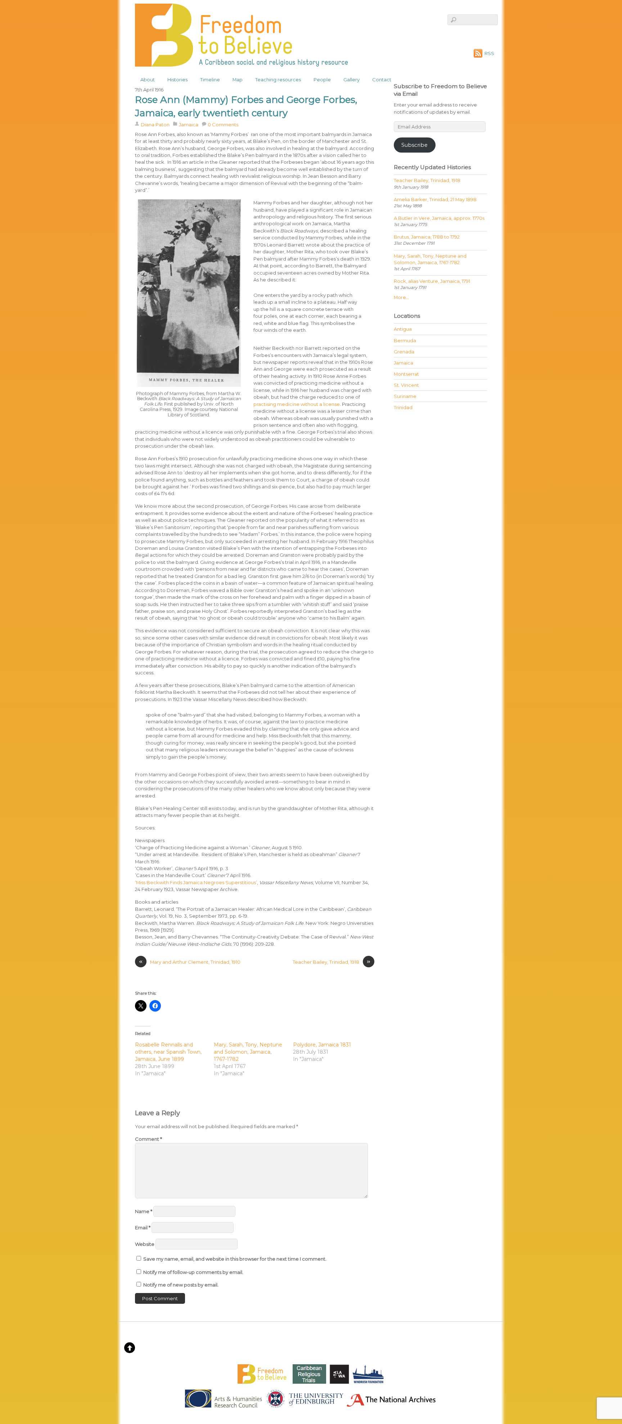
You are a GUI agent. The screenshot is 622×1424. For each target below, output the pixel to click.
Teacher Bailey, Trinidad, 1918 (331, 962)
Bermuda (405, 340)
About (147, 79)
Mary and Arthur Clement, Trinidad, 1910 (189, 962)
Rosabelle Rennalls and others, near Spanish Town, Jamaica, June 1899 (168, 1051)
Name (143, 1211)
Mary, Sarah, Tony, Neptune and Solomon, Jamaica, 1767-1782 (248, 1051)
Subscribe (414, 145)
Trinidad (403, 407)
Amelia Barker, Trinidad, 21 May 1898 (435, 199)
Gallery (351, 79)
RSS (489, 53)
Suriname (405, 396)
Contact (381, 79)
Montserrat (406, 374)
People (322, 79)
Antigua (403, 329)
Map (238, 79)
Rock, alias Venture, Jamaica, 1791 (432, 281)
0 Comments (223, 124)
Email (142, 1227)
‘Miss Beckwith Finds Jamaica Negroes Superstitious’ (196, 882)
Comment (148, 1139)
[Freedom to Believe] (241, 62)
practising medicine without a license (296, 404)
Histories (177, 79)
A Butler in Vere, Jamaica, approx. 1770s (439, 218)
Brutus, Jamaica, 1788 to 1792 (427, 237)
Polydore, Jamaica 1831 (322, 1044)
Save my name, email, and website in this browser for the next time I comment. (234, 1259)
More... (401, 297)
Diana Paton (155, 124)
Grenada (404, 351)
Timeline (210, 79)
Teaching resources (278, 79)
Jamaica (188, 124)
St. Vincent (406, 385)
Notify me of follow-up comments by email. (193, 1272)
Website (144, 1244)
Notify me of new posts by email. (180, 1285)
